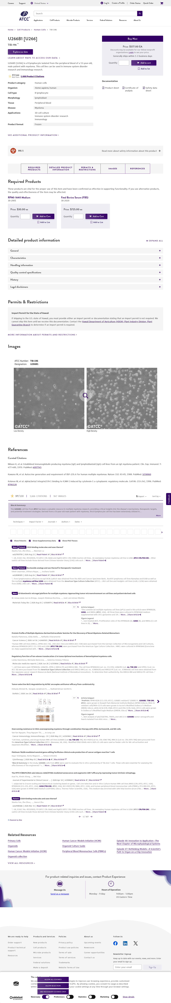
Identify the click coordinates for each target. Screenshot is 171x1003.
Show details (128, 997)
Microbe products (42, 952)
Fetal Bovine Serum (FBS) (74, 197)
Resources (123, 20)
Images (112, 168)
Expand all (156, 241)
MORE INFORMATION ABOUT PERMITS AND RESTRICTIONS (41, 334)
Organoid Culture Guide (73, 846)
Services (90, 20)
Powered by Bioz (15, 820)
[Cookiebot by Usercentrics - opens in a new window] (16, 998)
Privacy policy (66, 942)
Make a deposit (40, 967)
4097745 (37, 467)
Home (10, 29)
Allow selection (53, 985)
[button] (139, 13)
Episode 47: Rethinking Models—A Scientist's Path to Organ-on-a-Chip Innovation (138, 850)
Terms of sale (65, 952)
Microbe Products (73, 20)
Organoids (13, 846)
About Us (137, 20)
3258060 (146, 474)
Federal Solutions (106, 20)
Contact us (89, 957)
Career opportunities (94, 952)
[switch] (70, 997)
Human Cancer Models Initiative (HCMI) (27, 851)
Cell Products (55, 20)
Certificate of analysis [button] (131, 89)
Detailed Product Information (60, 168)
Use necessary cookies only (53, 992)
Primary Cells (14, 840)
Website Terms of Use (69, 967)
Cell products (39, 947)
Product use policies (69, 947)
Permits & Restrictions (87, 168)
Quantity (113, 62)
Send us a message (60, 894)
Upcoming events (92, 942)
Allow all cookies (53, 979)
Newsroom (89, 947)
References (137, 168)
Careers (11, 3)
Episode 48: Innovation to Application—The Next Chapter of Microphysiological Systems (138, 842)
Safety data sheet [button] (151, 89)
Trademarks (64, 962)
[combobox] (85, 13)
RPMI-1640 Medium (19, 197)
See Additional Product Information (32, 135)
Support (22, 3)
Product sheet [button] (112, 88)
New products (40, 942)
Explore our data (20, 51)
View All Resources (20, 863)
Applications (38, 20)
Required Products (34, 168)
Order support (15, 942)
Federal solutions (41, 962)
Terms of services (67, 957)
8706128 (12, 484)
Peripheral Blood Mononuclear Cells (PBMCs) (84, 851)
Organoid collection (17, 856)
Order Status (135, 3)
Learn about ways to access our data (33, 58)
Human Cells (40, 29)
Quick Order (148, 3)
